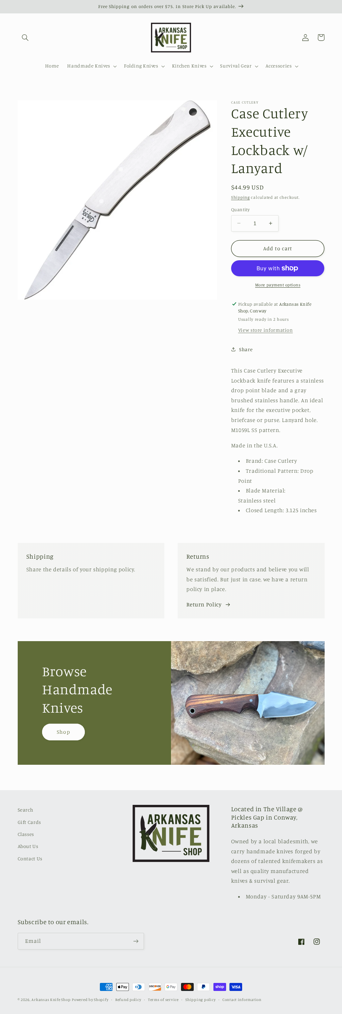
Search (25, 810)
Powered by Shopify (90, 999)
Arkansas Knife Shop (50, 999)
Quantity (240, 209)
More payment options (278, 284)
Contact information (242, 999)
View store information (265, 330)
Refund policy (128, 999)
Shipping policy (200, 999)
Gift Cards (29, 822)
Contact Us (30, 858)
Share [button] (245, 349)
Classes (26, 834)
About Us (28, 846)
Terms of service (163, 999)
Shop (63, 732)
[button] (25, 37)
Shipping (240, 197)
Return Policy (203, 604)
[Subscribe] (135, 941)
